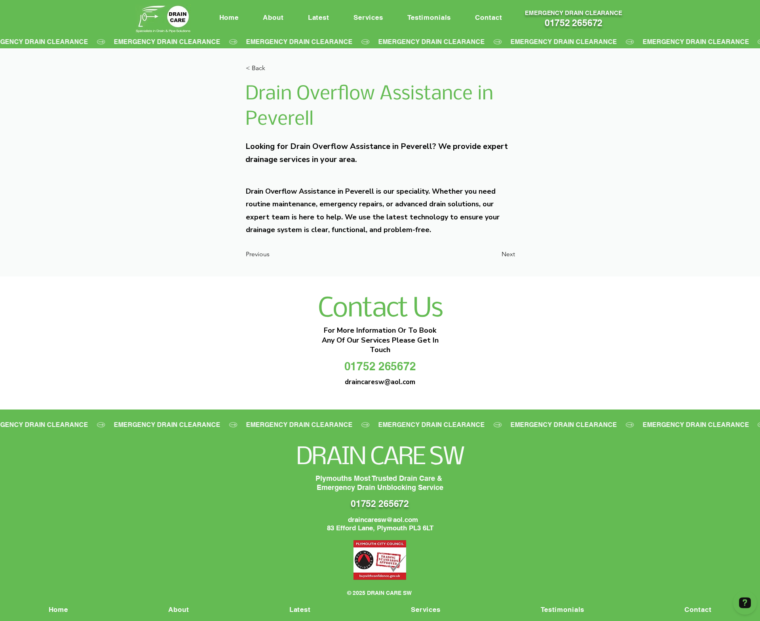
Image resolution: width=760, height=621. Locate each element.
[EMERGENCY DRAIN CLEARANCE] (380, 42)
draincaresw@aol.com (383, 520)
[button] (272, 68)
